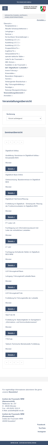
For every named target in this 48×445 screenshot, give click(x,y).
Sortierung (11, 114)
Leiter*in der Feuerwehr (14, 59)
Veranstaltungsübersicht (13, 93)
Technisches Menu (24, 2)
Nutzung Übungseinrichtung (15, 90)
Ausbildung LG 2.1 (12, 42)
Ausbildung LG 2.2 (12, 45)
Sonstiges (8, 87)
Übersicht (7, 23)
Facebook (41, 424)
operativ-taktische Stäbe (14, 56)
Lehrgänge (9, 31)
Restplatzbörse (10, 26)
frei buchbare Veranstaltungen (16, 37)
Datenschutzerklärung (27, 442)
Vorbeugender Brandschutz (15, 82)
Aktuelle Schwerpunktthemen (16, 29)
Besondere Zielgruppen (13, 76)
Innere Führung (11, 70)
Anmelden (40, 20)
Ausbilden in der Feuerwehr (15, 65)
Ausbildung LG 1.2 (12, 40)
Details (10, 169)
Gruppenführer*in (11, 48)
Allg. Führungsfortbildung (14, 84)
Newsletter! (13, 392)
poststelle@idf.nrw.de (16, 410)
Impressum (14, 442)
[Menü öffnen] (5, 8)
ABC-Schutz (9, 62)
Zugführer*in (9, 51)
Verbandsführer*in (11, 54)
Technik (8, 79)
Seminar (8, 34)
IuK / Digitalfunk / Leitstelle (16, 68)
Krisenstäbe (9, 73)
